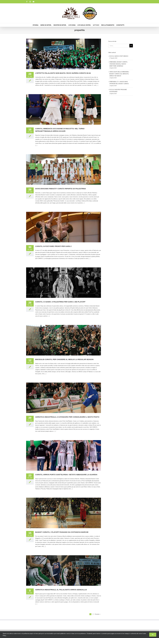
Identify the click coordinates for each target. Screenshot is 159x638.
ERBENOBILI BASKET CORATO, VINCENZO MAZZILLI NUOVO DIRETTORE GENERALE (118, 64)
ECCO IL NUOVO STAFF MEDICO (118, 56)
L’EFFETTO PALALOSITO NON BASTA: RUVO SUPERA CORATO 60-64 (63, 73)
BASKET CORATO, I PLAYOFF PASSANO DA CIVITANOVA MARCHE (61, 532)
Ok (153, 634)
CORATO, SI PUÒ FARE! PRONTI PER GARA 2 (53, 246)
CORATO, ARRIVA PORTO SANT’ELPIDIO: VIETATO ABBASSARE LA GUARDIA (66, 475)
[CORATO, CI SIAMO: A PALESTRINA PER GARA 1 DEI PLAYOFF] (63, 282)
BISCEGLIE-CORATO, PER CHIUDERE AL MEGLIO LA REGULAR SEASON (64, 359)
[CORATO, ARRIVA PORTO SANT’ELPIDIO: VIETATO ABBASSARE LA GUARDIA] (63, 455)
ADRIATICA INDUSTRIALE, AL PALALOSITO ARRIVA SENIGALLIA (61, 590)
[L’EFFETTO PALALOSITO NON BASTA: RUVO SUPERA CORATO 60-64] (63, 54)
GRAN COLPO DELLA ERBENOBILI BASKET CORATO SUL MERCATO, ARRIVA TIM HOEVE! (119, 74)
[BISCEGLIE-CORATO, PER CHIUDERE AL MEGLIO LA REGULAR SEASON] (63, 340)
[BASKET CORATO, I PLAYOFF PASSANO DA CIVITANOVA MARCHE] (63, 513)
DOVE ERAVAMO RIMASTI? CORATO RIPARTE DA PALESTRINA (60, 189)
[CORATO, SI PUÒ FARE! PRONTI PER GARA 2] (63, 227)
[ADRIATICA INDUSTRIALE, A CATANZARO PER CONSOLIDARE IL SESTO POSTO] (63, 398)
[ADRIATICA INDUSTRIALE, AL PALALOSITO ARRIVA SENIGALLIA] (63, 570)
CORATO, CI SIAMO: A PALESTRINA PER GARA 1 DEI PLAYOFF (60, 302)
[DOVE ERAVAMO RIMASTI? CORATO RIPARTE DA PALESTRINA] (63, 169)
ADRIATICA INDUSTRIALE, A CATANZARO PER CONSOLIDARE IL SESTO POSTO (67, 417)
